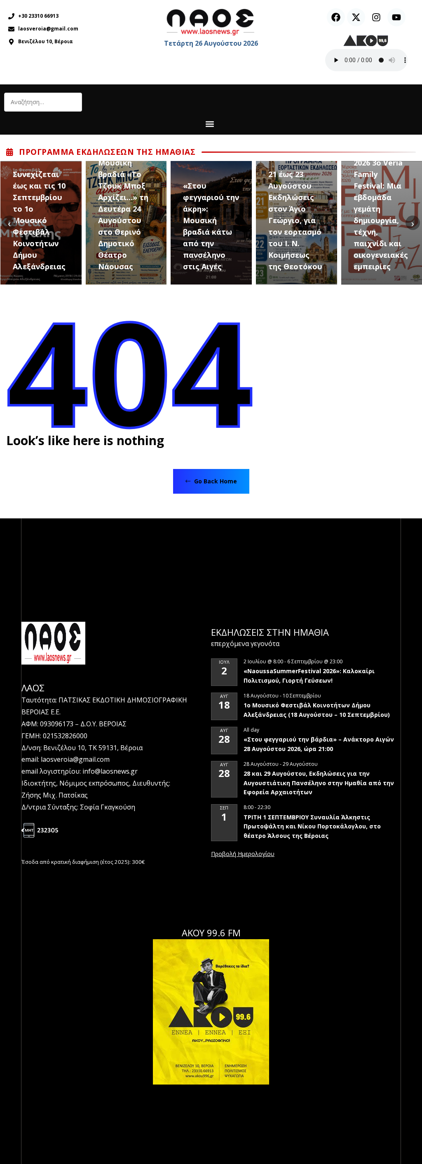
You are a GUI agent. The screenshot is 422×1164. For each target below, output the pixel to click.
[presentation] (9, 223)
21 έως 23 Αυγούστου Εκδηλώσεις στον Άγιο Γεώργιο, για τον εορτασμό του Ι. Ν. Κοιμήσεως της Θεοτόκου (295, 220)
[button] (210, 124)
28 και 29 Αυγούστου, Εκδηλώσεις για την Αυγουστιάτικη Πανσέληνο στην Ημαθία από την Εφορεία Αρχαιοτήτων (319, 783)
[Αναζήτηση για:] (43, 102)
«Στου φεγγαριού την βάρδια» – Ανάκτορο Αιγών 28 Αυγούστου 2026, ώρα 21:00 (319, 744)
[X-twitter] (356, 17)
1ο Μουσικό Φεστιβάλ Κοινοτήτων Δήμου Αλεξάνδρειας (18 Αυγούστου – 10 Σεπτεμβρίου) (317, 709)
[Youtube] (396, 17)
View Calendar (242, 854)
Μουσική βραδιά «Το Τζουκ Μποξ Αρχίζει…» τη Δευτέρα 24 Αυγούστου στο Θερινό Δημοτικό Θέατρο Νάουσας (123, 214)
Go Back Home (214, 481)
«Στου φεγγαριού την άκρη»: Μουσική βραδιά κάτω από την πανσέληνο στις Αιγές (211, 226)
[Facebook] (336, 17)
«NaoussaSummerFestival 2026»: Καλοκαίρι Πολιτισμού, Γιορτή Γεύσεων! (309, 675)
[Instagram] (376, 17)
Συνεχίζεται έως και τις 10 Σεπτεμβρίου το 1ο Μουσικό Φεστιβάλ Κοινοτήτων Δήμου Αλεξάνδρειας (39, 220)
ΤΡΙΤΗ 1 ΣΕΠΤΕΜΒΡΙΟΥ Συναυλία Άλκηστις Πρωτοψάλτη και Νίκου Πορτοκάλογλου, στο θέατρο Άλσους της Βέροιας (312, 826)
